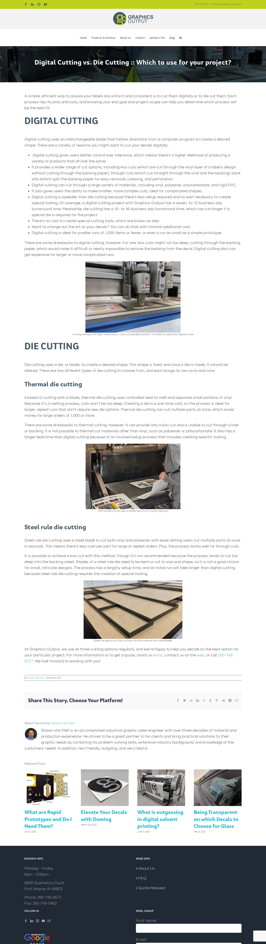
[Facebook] (25, 920)
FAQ (142, 878)
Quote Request (152, 888)
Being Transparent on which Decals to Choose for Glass (216, 819)
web (200, 655)
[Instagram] (37, 920)
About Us (146, 868)
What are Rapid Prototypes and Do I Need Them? (48, 819)
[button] (180, 37)
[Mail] (49, 920)
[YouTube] (43, 920)
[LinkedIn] (31, 920)
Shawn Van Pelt (36, 677)
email (158, 655)
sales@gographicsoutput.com (227, 4)
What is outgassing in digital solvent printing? (160, 819)
